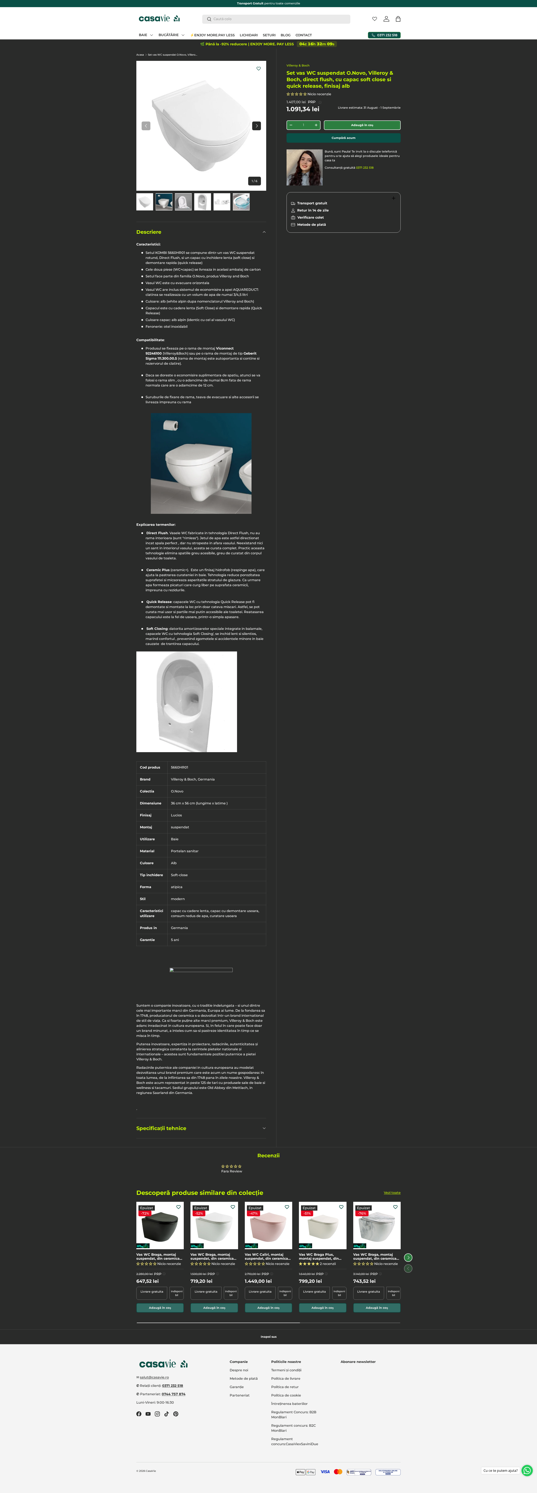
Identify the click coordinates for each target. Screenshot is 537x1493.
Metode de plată (244, 1379)
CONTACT (304, 35)
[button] (398, 18)
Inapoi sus (268, 1337)
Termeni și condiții (286, 1370)
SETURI (269, 35)
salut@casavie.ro (154, 1377)
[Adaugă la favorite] (258, 68)
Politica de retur (285, 1387)
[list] (201, 126)
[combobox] (276, 18)
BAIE (143, 35)
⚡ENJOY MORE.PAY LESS (212, 35)
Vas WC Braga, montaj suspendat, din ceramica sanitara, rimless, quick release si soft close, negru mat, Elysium (159, 1257)
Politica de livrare (285, 1379)
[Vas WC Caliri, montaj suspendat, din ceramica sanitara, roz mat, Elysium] (268, 1225)
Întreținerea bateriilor (289, 1404)
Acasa (140, 55)
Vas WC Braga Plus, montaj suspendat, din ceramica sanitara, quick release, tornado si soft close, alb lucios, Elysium (321, 1257)
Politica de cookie (286, 1395)
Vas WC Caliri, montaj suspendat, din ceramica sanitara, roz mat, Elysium (268, 1257)
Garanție (237, 1387)
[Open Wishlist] (374, 18)
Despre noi (239, 1370)
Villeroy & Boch (298, 65)
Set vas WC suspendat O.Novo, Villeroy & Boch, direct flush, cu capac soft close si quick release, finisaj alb (173, 55)
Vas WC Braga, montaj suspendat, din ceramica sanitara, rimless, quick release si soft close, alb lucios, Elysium (212, 1257)
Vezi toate (392, 1193)
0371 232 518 (365, 168)
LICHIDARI (249, 35)
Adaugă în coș (362, 125)
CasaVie (151, 1470)
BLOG (286, 35)
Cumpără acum (344, 138)
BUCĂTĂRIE (169, 35)
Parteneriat (240, 1395)
